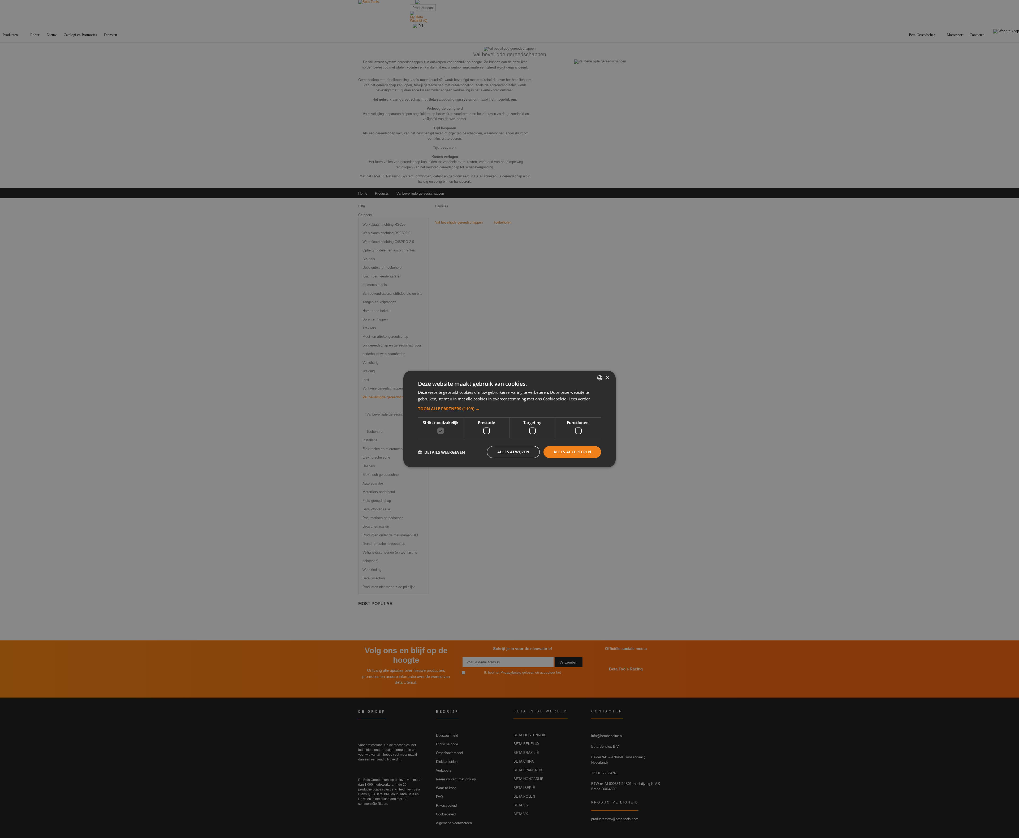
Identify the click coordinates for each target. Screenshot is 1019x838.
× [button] (607, 377)
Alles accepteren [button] (572, 451)
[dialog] (509, 419)
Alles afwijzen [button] (513, 451)
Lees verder (579, 398)
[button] (509, 408)
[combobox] (599, 377)
